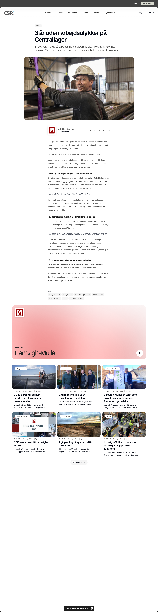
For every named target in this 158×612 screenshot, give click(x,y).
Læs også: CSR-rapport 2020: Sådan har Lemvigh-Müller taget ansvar (77, 234)
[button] (139, 353)
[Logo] (9, 13)
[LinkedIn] (94, 130)
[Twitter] (99, 130)
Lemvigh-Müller (64, 131)
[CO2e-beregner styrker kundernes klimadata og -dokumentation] (34, 387)
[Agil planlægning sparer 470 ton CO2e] (79, 432)
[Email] (104, 130)
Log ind (136, 3)
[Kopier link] (109, 130)
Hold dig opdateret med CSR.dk (77, 608)
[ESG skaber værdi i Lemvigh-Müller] (34, 432)
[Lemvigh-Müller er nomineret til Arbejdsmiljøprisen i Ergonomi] (124, 434)
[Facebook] (89, 130)
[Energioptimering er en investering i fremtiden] (79, 385)
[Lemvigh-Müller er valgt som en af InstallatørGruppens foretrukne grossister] (124, 387)
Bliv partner (147, 3)
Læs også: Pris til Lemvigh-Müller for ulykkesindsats (69, 194)
